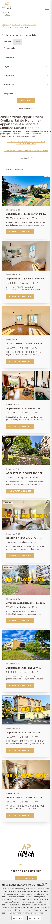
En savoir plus (16, 913)
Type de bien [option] (10, 48)
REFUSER (17, 918)
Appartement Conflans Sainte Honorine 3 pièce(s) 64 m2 (23, 409)
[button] (4, 191)
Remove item (28, 158)
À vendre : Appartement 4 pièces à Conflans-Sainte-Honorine (26, 604)
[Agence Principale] (26, 850)
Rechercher (26, 101)
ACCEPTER (34, 918)
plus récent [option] (24, 158)
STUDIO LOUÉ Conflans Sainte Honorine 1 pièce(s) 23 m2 (23, 539)
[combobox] (13, 57)
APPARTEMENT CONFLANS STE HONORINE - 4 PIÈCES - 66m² (24, 345)
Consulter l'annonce (20, 232)
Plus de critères (25, 109)
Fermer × (44, 883)
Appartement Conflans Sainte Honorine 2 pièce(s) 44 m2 (23, 734)
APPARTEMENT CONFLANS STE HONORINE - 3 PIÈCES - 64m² (24, 474)
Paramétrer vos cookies (33, 913)
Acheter (7, 42)
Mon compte (24, 878)
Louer (17, 42)
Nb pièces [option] (8, 93)
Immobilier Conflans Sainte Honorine (26, 151)
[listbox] (12, 48)
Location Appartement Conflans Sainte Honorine (26, 143)
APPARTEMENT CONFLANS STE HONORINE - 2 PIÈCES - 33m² (24, 798)
